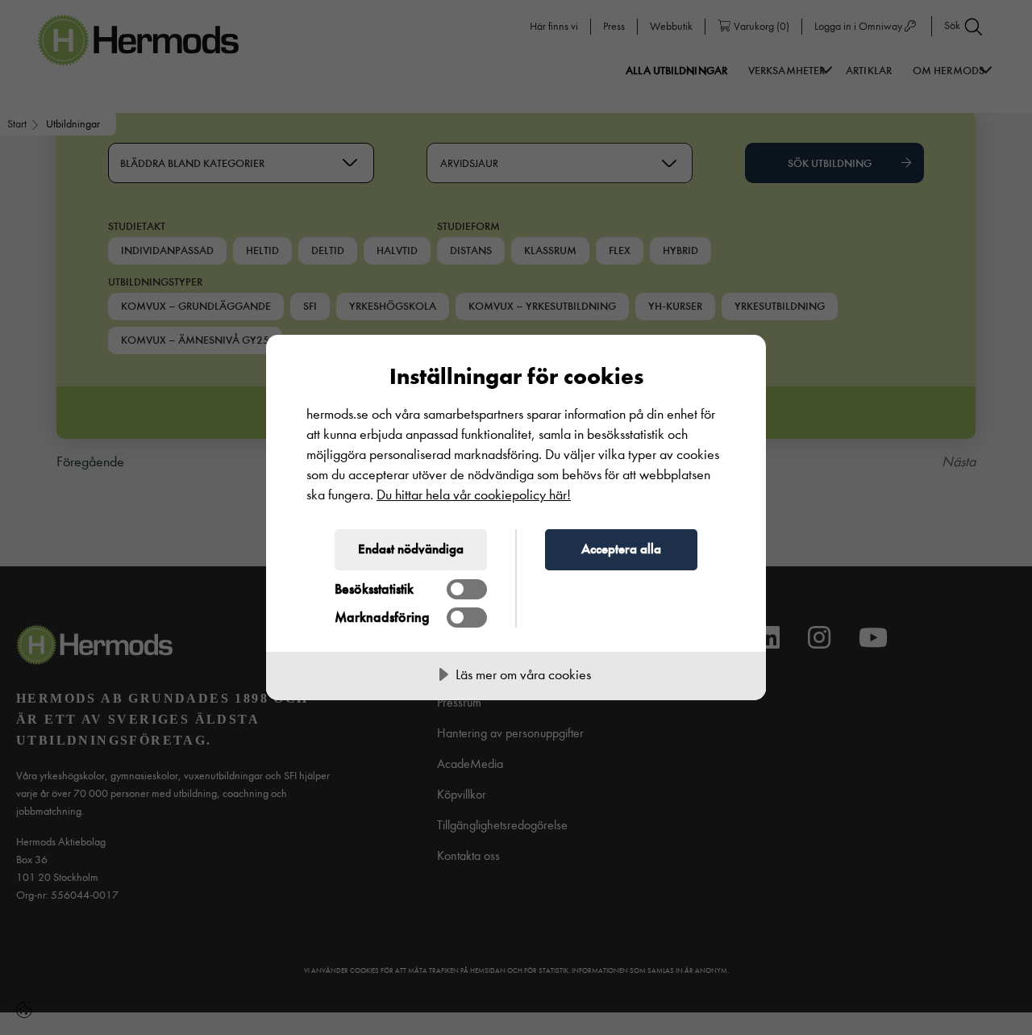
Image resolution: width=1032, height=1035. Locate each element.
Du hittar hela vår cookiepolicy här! (474, 494)
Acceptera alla (621, 548)
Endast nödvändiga (411, 548)
